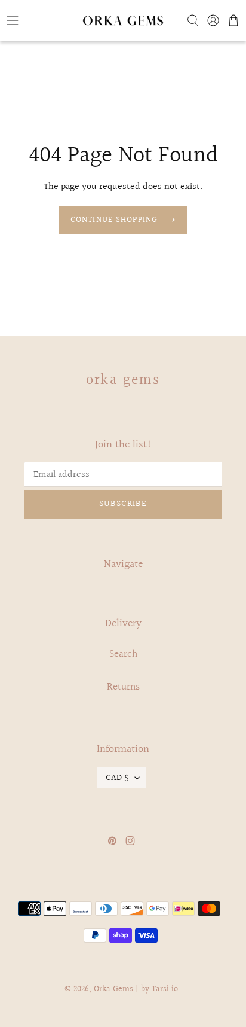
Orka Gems (123, 380)
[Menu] (41, 20)
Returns (123, 687)
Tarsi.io (165, 989)
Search (123, 654)
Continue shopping (114, 220)
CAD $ (117, 777)
